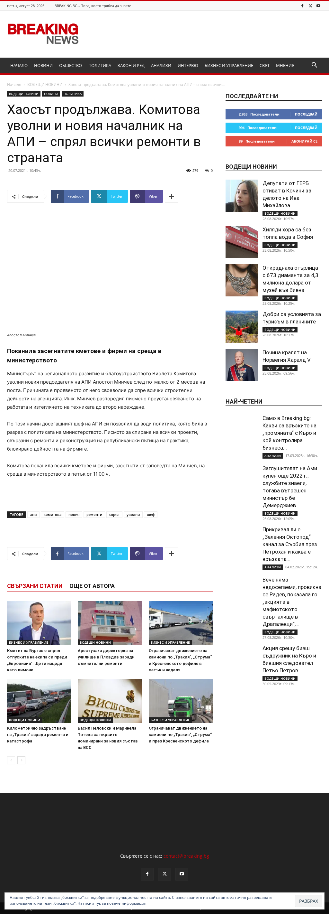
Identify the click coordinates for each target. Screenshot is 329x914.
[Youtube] (318, 5)
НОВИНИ (43, 65)
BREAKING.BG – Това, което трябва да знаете (93, 5)
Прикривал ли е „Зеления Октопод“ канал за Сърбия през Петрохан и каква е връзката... (289, 544)
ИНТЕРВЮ (188, 65)
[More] (171, 196)
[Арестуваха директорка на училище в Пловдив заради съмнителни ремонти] (110, 623)
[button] (314, 66)
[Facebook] (302, 5)
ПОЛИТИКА (99, 65)
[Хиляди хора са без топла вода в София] (242, 242)
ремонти (94, 514)
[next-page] (21, 760)
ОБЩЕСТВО (70, 65)
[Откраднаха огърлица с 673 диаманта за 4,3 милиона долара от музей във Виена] (242, 280)
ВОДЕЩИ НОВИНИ (44, 84)
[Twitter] (310, 5)
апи (33, 514)
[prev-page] (11, 760)
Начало (14, 84)
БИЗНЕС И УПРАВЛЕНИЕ (229, 65)
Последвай (306, 114)
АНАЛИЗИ (161, 65)
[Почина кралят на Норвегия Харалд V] (242, 365)
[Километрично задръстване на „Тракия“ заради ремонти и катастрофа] (39, 701)
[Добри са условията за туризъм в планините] (242, 327)
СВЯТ (265, 65)
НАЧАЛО (19, 65)
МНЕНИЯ (285, 65)
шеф (151, 514)
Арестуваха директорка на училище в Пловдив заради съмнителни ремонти (106, 657)
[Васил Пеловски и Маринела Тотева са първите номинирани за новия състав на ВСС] (110, 701)
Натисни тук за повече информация (112, 903)
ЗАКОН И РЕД (131, 65)
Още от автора (92, 586)
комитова (52, 514)
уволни (133, 514)
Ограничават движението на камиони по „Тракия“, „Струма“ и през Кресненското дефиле (180, 734)
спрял (114, 514)
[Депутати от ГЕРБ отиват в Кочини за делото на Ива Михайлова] (242, 196)
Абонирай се (304, 141)
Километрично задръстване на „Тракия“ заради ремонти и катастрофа (37, 734)
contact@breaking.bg (186, 856)
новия (73, 514)
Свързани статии (35, 586)
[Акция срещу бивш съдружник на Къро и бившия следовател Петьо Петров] (242, 661)
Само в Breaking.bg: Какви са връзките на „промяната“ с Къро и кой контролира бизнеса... (289, 433)
